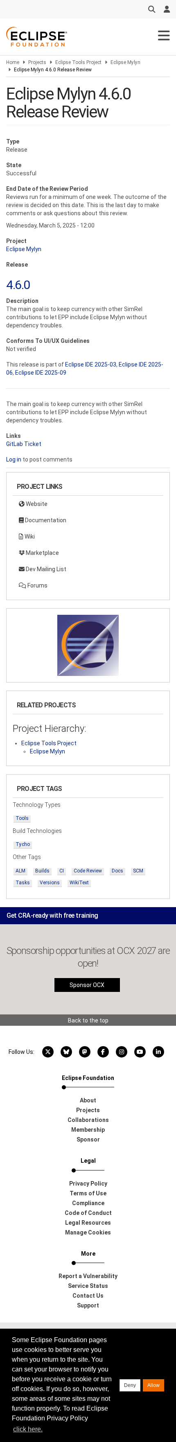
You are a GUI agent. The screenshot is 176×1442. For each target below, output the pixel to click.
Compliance (88, 1203)
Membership (88, 1129)
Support (88, 1305)
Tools (22, 818)
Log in (13, 459)
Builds (42, 871)
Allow (153, 1385)
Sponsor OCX (87, 985)
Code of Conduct (88, 1213)
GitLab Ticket (23, 444)
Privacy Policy (88, 1183)
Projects (37, 62)
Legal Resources (88, 1222)
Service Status (88, 1286)
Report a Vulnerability (88, 1276)
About (88, 1100)
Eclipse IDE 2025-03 (90, 364)
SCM (138, 871)
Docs (117, 871)
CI (61, 871)
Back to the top (88, 1020)
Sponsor (88, 1139)
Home (12, 62)
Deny (130, 1385)
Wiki (29, 536)
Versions (50, 883)
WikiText (79, 883)
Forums (36, 585)
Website (36, 504)
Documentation (45, 520)
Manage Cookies (88, 1232)
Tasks (23, 883)
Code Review (88, 871)
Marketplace (42, 553)
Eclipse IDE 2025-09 (40, 372)
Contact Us (88, 1295)
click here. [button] (28, 1429)
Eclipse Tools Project (78, 62)
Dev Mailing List (45, 569)
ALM (20, 871)
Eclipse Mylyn (125, 62)
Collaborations (88, 1120)
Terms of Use (88, 1193)
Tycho (23, 844)
